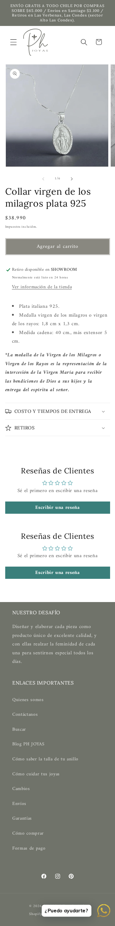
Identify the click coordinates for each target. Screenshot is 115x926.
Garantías (22, 818)
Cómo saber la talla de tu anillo (45, 759)
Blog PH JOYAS (28, 744)
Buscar (19, 730)
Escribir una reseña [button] (57, 507)
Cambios (21, 789)
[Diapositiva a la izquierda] (43, 179)
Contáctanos (25, 715)
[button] (13, 42)
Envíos (19, 804)
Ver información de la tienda (42, 287)
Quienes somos (28, 700)
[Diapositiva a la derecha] (72, 179)
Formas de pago (28, 848)
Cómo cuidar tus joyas (36, 774)
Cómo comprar (28, 833)
